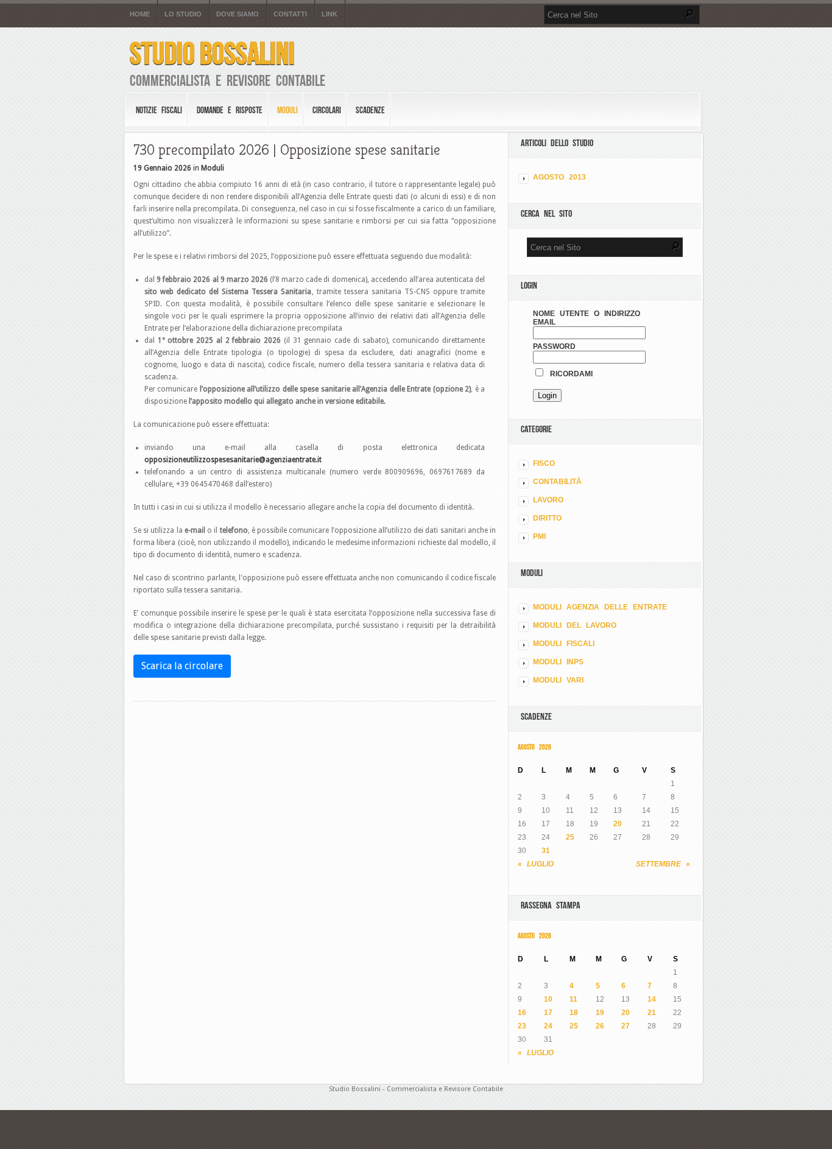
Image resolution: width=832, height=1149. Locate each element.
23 (522, 1026)
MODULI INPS (558, 662)
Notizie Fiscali (159, 110)
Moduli (287, 110)
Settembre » (663, 864)
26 (600, 1026)
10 (548, 999)
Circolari (326, 110)
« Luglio (536, 864)
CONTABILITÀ (557, 481)
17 (548, 1012)
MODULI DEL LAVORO (574, 625)
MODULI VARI (558, 680)
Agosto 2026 (534, 747)
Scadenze (370, 110)
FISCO (544, 463)
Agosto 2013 (559, 177)
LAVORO (548, 500)
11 (573, 999)
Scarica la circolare (182, 666)
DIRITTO (547, 518)
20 (617, 824)
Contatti (290, 14)
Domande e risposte (230, 110)
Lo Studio (183, 14)
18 (573, 1012)
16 (522, 1012)
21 (651, 1012)
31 (545, 850)
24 (548, 1026)
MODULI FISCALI (563, 643)
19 (600, 1012)
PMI (539, 536)
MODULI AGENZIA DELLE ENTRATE (600, 607)
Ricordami (569, 374)
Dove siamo (237, 14)
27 (625, 1026)
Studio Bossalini (212, 53)
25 (570, 837)
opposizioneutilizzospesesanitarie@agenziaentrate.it (233, 459)
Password (554, 346)
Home (140, 14)
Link (329, 14)
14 (651, 999)
